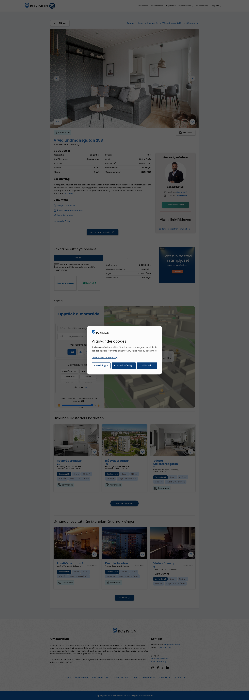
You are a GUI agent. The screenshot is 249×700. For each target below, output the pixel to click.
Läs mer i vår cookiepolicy (104, 357)
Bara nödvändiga (123, 365)
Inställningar (101, 365)
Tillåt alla (147, 365)
